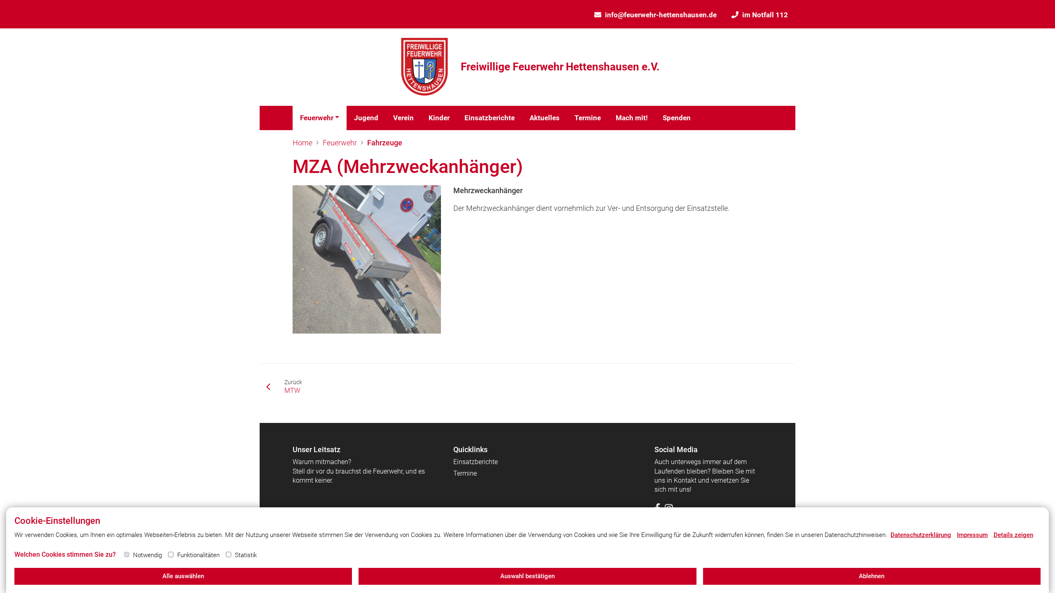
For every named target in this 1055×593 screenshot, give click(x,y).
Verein (403, 118)
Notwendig (147, 555)
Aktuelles (545, 118)
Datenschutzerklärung (921, 535)
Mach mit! (632, 118)
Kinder (439, 118)
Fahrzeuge (384, 142)
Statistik (246, 555)
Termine (587, 118)
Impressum (972, 535)
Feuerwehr (316, 118)
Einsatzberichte (489, 118)
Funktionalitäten (198, 555)
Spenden (677, 118)
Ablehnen (871, 576)
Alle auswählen (183, 576)
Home (302, 142)
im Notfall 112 (765, 15)
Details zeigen (1013, 535)
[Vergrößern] (367, 259)
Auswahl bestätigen (527, 576)
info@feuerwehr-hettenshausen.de (661, 15)
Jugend (366, 118)
